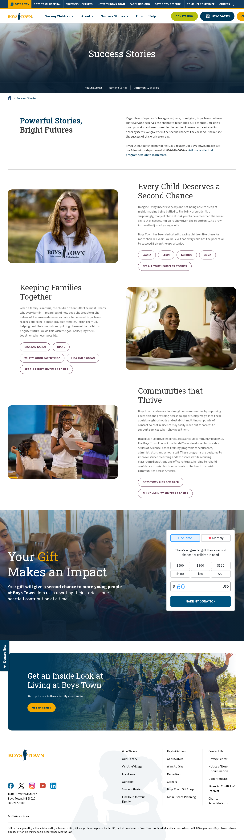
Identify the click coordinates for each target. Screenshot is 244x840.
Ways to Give (175, 766)
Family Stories (118, 88)
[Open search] (232, 4)
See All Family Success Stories (46, 369)
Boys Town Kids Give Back (161, 482)
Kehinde (186, 255)
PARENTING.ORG (140, 4)
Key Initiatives (176, 751)
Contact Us (216, 751)
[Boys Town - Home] (20, 16)
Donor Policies (218, 779)
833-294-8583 (221, 16)
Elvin (166, 255)
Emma (207, 255)
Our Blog (128, 782)
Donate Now (184, 16)
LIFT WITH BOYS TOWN (111, 4)
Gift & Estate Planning (181, 797)
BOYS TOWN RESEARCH (168, 4)
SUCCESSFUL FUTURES (79, 4)
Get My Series (41, 708)
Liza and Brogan (83, 358)
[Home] (10, 98)
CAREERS (224, 4)
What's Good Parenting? (42, 358)
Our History (129, 759)
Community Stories (146, 88)
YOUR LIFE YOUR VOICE (200, 4)
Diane (61, 347)
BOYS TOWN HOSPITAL (47, 4)
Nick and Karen (35, 347)
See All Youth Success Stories (165, 266)
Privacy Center (218, 759)
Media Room (175, 774)
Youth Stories (94, 88)
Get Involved (175, 759)
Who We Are (129, 751)
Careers (172, 782)
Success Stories (27, 98)
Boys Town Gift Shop (180, 789)
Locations (128, 774)
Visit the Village (132, 766)
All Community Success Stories (165, 493)
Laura (147, 255)
